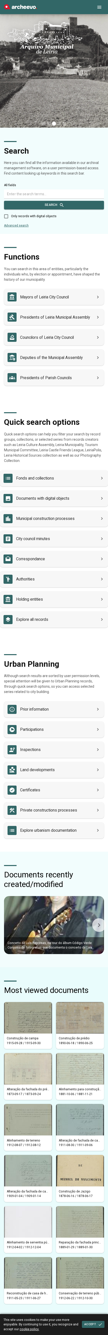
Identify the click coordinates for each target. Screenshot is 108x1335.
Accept (90, 1324)
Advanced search (16, 225)
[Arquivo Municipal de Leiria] (20, 8)
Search (51, 205)
